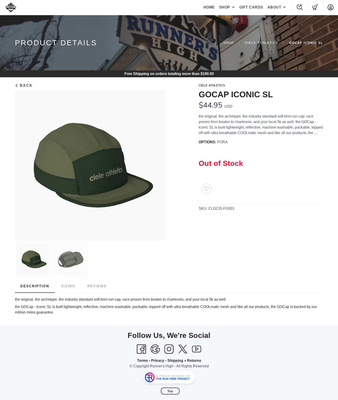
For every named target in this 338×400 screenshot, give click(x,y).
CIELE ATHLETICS (261, 43)
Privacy (157, 361)
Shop (228, 43)
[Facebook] (141, 349)
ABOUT (274, 7)
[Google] (155, 349)
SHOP (224, 7)
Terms (142, 361)
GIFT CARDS (251, 7)
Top (170, 391)
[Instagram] (169, 349)
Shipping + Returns (184, 361)
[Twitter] (183, 349)
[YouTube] (196, 349)
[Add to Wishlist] (206, 189)
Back (25, 85)
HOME (209, 7)
